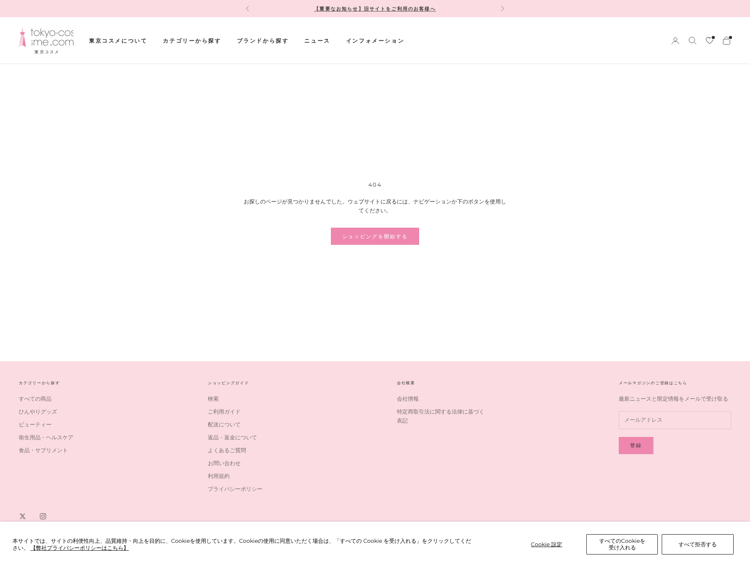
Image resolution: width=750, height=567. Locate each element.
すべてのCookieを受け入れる (622, 544)
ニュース (317, 40)
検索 (213, 398)
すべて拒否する (698, 544)
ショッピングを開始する (375, 236)
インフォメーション (375, 40)
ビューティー (35, 424)
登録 (636, 445)
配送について (224, 424)
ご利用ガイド (224, 411)
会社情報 (408, 398)
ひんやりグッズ (38, 411)
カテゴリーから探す (192, 40)
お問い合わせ (224, 463)
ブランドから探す (263, 40)
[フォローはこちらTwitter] (23, 516)
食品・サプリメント (43, 450)
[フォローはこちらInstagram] (43, 516)
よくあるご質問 (227, 450)
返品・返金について (232, 437)
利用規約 (219, 476)
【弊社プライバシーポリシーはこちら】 (79, 547)
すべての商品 (35, 398)
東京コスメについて (118, 40)
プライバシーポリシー (235, 488)
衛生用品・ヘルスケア (46, 437)
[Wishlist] (709, 40)
